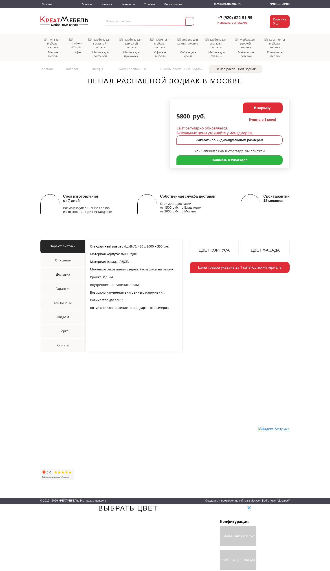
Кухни (176, 452)
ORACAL (219, 458)
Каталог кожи (222, 465)
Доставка (47, 428)
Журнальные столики (147, 471)
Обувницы (179, 439)
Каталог (106, 4)
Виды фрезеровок (226, 471)
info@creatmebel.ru (227, 4)
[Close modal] (249, 507)
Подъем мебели (52, 448)
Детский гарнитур (185, 445)
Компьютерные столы (147, 452)
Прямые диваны (101, 432)
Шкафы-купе (140, 432)
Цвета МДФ (221, 452)
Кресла (94, 465)
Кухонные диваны (102, 458)
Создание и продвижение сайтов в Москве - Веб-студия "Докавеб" (247, 500)
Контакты (128, 4)
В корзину (262, 108)
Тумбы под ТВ (182, 478)
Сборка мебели (51, 454)
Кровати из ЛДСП (185, 465)
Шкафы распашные (132, 69)
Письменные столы (145, 458)
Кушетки (95, 452)
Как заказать (49, 422)
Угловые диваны (101, 439)
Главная (86, 4)
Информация (173, 4)
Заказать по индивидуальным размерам (229, 140)
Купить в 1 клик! (262, 119)
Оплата (45, 435)
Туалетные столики (145, 478)
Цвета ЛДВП (222, 445)
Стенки (136, 465)
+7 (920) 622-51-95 (235, 17)
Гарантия (47, 441)
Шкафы (97, 69)
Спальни (178, 458)
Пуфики (95, 471)
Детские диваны (101, 445)
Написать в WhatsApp (232, 23)
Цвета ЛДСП (222, 439)
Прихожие (179, 432)
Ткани (217, 432)
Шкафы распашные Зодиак (181, 69)
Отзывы (149, 4)
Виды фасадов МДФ (228, 478)
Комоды (178, 471)
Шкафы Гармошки (144, 445)
